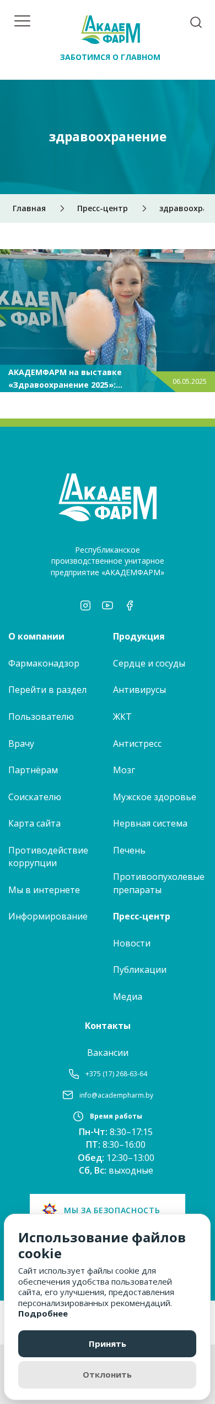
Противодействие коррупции (48, 856)
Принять (107, 1343)
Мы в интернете (44, 890)
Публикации (139, 969)
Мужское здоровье (154, 797)
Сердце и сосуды (149, 663)
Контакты (108, 1026)
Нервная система (150, 823)
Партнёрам (33, 770)
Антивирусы (139, 690)
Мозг (124, 770)
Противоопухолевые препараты (159, 883)
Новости (131, 943)
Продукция (139, 636)
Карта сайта (34, 823)
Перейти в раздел (47, 690)
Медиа (127, 996)
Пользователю (41, 717)
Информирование (48, 916)
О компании (36, 636)
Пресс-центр (141, 916)
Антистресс (137, 743)
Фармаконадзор (43, 663)
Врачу (21, 743)
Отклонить (107, 1374)
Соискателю (34, 797)
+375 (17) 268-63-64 (116, 1073)
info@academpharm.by (116, 1095)
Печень (129, 850)
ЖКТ (122, 717)
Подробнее (43, 1313)
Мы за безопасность (112, 1210)
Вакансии (107, 1053)
